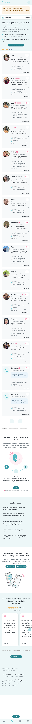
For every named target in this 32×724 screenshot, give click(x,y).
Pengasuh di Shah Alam (8, 670)
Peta (16, 716)
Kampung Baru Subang (16, 676)
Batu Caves (5, 686)
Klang (11, 682)
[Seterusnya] (20, 421)
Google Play (22, 566)
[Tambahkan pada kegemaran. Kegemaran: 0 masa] (27, 78)
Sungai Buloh (12, 686)
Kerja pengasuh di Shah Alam (10, 668)
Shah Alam (5, 684)
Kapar (21, 684)
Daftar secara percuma (16, 45)
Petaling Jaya (5, 676)
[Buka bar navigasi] (28, 2)
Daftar (16, 487)
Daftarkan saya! (16, 656)
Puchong (11, 684)
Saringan (27, 17)
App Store (11, 566)
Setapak (17, 684)
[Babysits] (6, 2)
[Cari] (3, 17)
